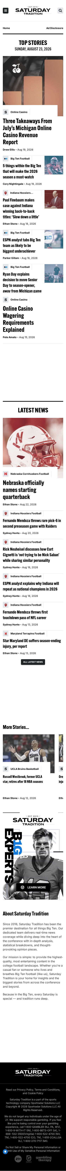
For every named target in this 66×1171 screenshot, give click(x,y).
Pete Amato (10, 337)
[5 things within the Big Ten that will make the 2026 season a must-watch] (54, 165)
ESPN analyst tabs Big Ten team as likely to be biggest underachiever (21, 245)
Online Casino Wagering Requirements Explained (18, 319)
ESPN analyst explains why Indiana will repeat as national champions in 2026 (31, 586)
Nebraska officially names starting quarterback (23, 489)
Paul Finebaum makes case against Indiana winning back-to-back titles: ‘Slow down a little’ (21, 208)
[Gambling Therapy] (44, 1159)
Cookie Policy (35, 1093)
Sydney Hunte (11, 532)
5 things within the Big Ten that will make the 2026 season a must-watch (22, 171)
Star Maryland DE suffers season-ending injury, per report (32, 643)
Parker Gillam (11, 257)
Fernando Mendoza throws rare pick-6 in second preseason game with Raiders (32, 523)
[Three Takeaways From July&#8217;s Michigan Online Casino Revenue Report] (33, 86)
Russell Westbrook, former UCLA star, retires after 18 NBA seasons (23, 779)
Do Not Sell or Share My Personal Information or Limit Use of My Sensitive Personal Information (33, 1149)
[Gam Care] (29, 1158)
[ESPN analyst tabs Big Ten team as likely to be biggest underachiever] (54, 239)
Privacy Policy (25, 1089)
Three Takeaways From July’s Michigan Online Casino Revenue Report (27, 131)
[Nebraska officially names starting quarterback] (33, 448)
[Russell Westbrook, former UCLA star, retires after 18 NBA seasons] (29, 753)
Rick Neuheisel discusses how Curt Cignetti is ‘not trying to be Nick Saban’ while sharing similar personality (31, 554)
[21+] (18, 1158)
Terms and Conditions (46, 1089)
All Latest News (33, 662)
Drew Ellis (9, 149)
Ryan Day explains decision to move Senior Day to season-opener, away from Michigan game (22, 282)
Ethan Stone (10, 223)
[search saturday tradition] (60, 10)
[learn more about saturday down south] (33, 852)
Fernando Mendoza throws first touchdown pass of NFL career (25, 614)
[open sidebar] (5, 10)
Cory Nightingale (13, 183)
